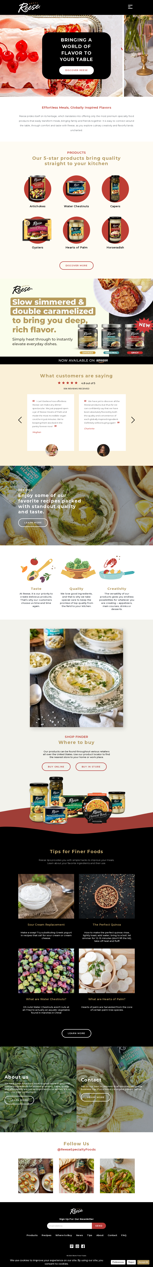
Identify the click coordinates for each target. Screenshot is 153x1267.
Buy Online (56, 766)
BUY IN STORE (91, 766)
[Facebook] (83, 1246)
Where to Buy (63, 1235)
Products (32, 1235)
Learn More (33, 522)
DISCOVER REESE (76, 70)
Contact (112, 1235)
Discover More (77, 265)
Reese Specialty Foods (29, 7)
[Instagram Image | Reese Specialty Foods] (35, 1176)
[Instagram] (77, 1246)
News (79, 1235)
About (100, 1235)
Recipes (46, 1235)
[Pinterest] (71, 1246)
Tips (89, 1235)
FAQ (123, 1235)
